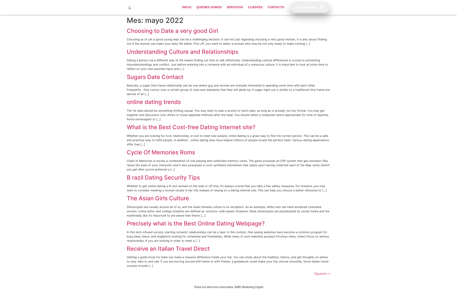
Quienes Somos (209, 7)
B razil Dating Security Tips (163, 177)
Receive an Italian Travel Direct (168, 248)
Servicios (235, 7)
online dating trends (154, 101)
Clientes (255, 7)
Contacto (276, 7)
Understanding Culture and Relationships (182, 51)
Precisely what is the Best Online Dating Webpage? (196, 223)
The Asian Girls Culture (158, 198)
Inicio (186, 7)
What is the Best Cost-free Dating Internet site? (191, 127)
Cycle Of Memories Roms (161, 152)
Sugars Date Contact (155, 76)
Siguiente (322, 273)
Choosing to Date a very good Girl (172, 30)
